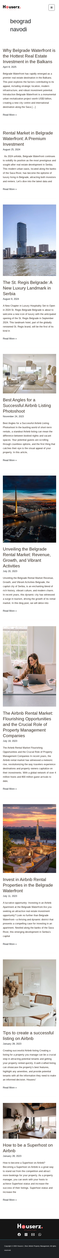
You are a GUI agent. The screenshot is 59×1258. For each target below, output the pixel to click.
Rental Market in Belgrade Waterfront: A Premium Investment (28, 139)
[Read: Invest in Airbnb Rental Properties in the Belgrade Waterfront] (29, 838)
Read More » (10, 114)
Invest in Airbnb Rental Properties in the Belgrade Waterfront (28, 885)
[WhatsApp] (39, 1234)
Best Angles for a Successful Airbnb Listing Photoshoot (27, 405)
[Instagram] (26, 1234)
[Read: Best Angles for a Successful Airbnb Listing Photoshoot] (29, 373)
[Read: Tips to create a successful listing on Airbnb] (29, 992)
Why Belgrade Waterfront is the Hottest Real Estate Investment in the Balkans (29, 56)
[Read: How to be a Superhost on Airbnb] (29, 1120)
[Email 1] (33, 1234)
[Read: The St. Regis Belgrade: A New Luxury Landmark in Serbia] (29, 240)
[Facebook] (19, 1234)
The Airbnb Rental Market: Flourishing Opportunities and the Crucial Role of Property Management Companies (28, 724)
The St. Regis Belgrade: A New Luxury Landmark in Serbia (27, 288)
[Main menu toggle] (52, 7)
